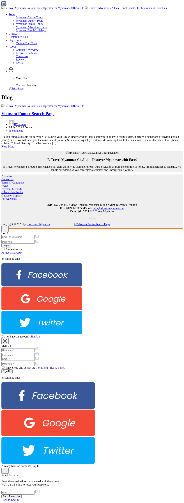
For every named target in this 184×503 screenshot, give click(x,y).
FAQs (19, 62)
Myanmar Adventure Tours (31, 27)
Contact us (22, 56)
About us (6, 176)
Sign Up (35, 336)
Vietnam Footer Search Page (27, 113)
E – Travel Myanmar (38, 224)
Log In (35, 466)
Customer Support (11, 195)
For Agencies (9, 198)
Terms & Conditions (12, 182)
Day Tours (15, 40)
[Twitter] (41, 333)
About (12, 46)
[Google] (41, 309)
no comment (16, 130)
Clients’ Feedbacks (12, 192)
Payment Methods (11, 189)
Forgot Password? (11, 252)
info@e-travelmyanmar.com (108, 208)
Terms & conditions (27, 53)
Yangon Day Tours (26, 43)
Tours (12, 14)
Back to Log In (10, 499)
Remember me (13, 249)
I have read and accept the (35, 367)
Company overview (27, 49)
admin (20, 124)
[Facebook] (41, 285)
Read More (7, 146)
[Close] (5, 229)
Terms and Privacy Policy (50, 367)
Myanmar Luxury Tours (29, 20)
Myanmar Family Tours (29, 23)
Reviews (21, 59)
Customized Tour (18, 36)
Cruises (13, 33)
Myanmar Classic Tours (29, 17)
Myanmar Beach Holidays (31, 30)
